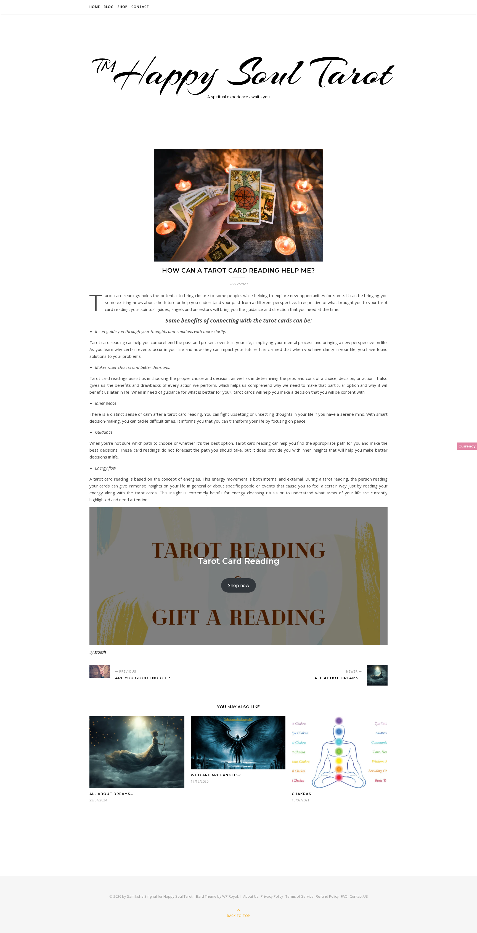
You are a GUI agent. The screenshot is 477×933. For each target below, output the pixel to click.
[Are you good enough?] (99, 671)
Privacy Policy (272, 896)
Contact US (359, 896)
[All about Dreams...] (377, 675)
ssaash (100, 652)
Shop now (238, 585)
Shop (123, 6)
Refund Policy (327, 896)
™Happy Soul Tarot (238, 72)
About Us (250, 896)
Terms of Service (299, 896)
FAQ (344, 896)
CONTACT (140, 6)
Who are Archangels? (216, 775)
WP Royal (230, 896)
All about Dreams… (111, 794)
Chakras (301, 794)
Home (94, 6)
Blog (109, 6)
